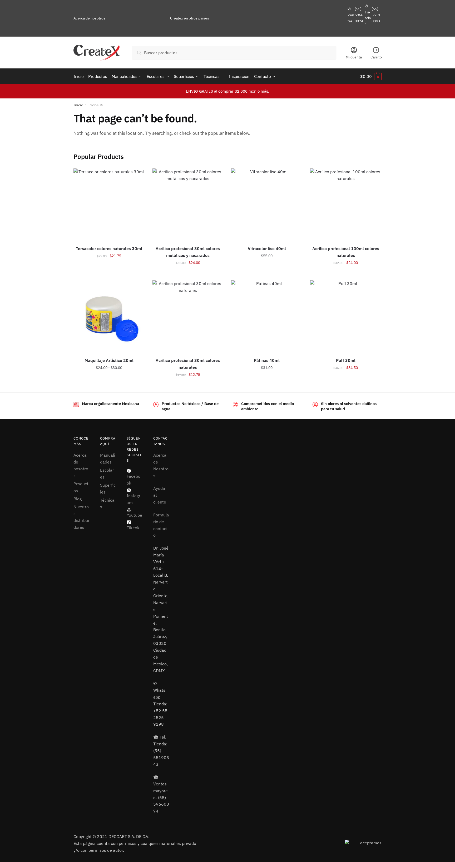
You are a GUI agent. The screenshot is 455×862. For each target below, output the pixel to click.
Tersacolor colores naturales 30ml (109, 248)
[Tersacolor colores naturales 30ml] (109, 204)
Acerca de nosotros (89, 18)
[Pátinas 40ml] (266, 315)
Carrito (376, 57)
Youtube (134, 515)
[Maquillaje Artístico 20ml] (109, 315)
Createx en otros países (189, 18)
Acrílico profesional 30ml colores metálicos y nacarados (188, 252)
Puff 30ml (345, 360)
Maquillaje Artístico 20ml (109, 360)
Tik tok (133, 527)
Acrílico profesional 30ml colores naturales (188, 364)
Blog (77, 498)
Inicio (78, 105)
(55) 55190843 (376, 15)
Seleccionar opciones (109, 274)
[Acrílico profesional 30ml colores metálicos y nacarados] (188, 204)
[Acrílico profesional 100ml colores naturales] (345, 204)
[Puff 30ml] (345, 315)
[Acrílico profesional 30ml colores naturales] (188, 315)
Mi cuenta (354, 57)
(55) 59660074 (359, 15)
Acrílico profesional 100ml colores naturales (345, 252)
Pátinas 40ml (267, 360)
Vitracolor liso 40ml (267, 248)
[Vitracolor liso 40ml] (266, 204)
